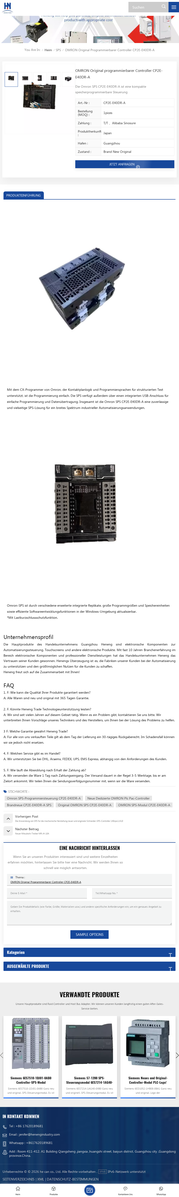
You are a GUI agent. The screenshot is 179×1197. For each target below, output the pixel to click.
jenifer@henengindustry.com (39, 1134)
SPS (58, 50)
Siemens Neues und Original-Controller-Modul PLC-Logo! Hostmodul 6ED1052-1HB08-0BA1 (148, 1080)
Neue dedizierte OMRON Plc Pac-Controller (118, 798)
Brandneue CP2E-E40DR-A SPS (29, 805)
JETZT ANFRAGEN (122, 164)
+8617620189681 (39, 1142)
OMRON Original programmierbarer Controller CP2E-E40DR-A (45, 881)
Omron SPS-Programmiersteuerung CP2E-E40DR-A (44, 798)
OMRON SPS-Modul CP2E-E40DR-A (144, 805)
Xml (40, 1179)
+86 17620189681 (29, 1126)
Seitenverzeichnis (18, 1179)
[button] (177, 1055)
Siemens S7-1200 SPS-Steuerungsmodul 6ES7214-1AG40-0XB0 (89, 1080)
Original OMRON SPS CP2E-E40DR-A (84, 805)
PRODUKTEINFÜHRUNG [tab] (23, 195)
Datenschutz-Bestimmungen (73, 1179)
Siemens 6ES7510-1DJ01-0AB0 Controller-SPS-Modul (30, 1080)
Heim (48, 50)
